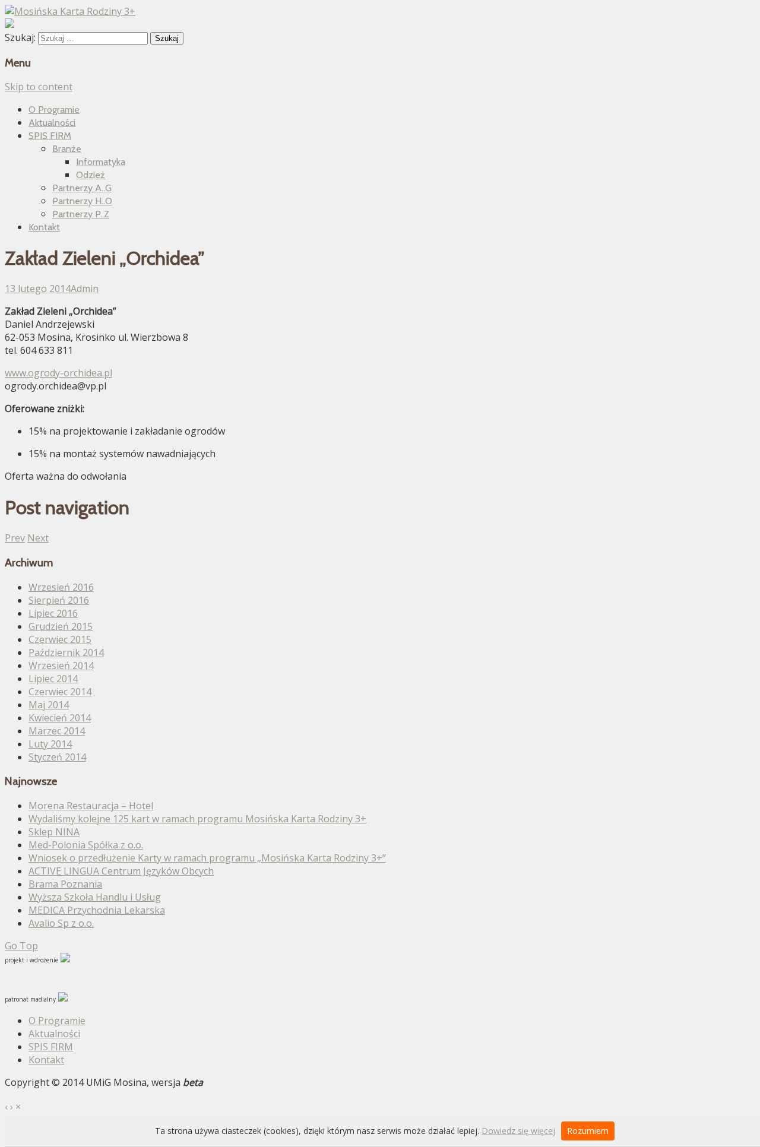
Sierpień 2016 (58, 600)
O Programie (54, 109)
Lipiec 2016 (53, 613)
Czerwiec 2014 (59, 691)
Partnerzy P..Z (80, 214)
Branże (66, 148)
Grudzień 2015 (60, 626)
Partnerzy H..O (82, 201)
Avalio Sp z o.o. (61, 923)
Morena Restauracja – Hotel (90, 805)
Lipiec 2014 (53, 678)
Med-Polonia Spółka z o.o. (85, 844)
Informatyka (100, 161)
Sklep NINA (54, 831)
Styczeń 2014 (57, 756)
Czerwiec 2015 (59, 639)
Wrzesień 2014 (61, 665)
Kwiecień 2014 (59, 717)
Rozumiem (588, 1130)
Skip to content (38, 86)
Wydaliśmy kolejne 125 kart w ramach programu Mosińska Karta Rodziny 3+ (197, 818)
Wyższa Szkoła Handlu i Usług (94, 897)
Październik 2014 (66, 652)
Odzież (90, 174)
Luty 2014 (50, 743)
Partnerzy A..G (82, 188)
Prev (15, 537)
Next (38, 537)
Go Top (21, 945)
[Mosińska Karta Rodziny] (70, 11)
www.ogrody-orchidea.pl (58, 372)
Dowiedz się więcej (518, 1130)
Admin (85, 288)
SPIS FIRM (49, 135)
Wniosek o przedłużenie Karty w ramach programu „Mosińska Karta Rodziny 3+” (207, 857)
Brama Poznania (65, 884)
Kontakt (44, 227)
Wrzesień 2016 (61, 587)
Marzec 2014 (56, 730)
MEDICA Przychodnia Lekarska (96, 910)
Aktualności (51, 122)
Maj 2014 (48, 704)
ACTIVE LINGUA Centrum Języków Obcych (121, 870)
